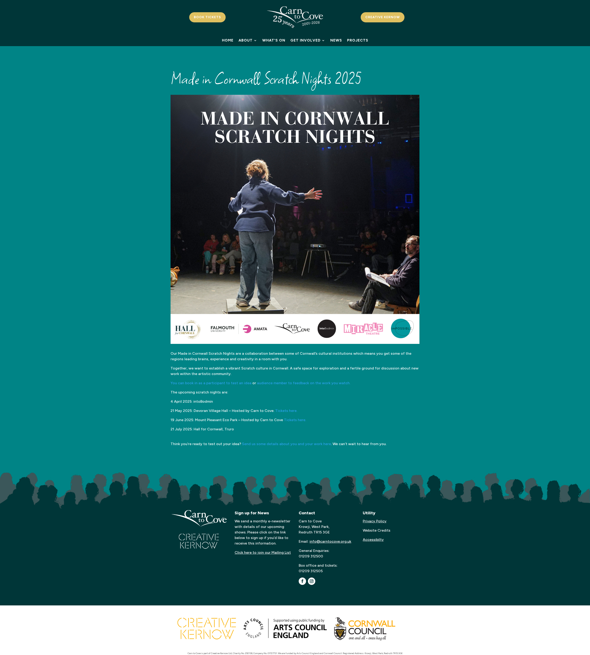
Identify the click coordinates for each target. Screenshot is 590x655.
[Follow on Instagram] (311, 581)
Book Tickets (207, 17)
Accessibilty (373, 539)
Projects (357, 40)
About (246, 40)
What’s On (273, 40)
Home (227, 40)
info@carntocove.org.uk (330, 541)
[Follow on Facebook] (302, 581)
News (336, 40)
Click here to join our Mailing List (263, 552)
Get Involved (305, 40)
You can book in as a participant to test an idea (211, 383)
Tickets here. (286, 410)
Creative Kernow (382, 17)
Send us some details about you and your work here (286, 444)
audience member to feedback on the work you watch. (303, 383)
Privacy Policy (374, 521)
